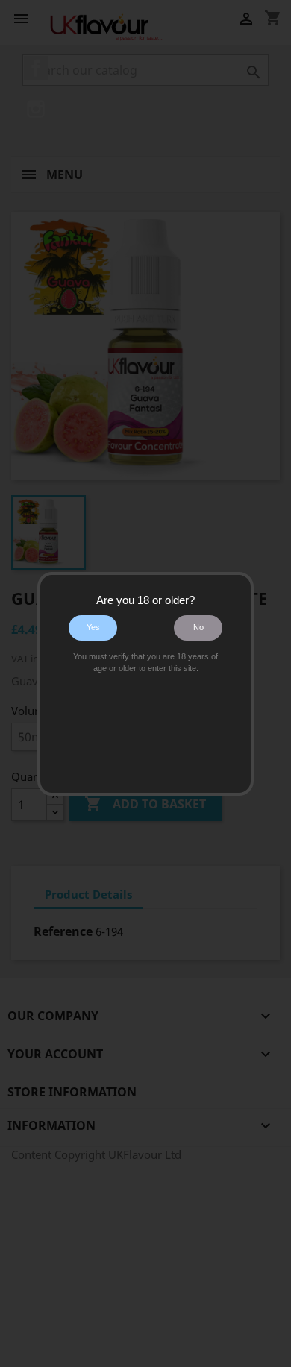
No (198, 627)
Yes (93, 627)
